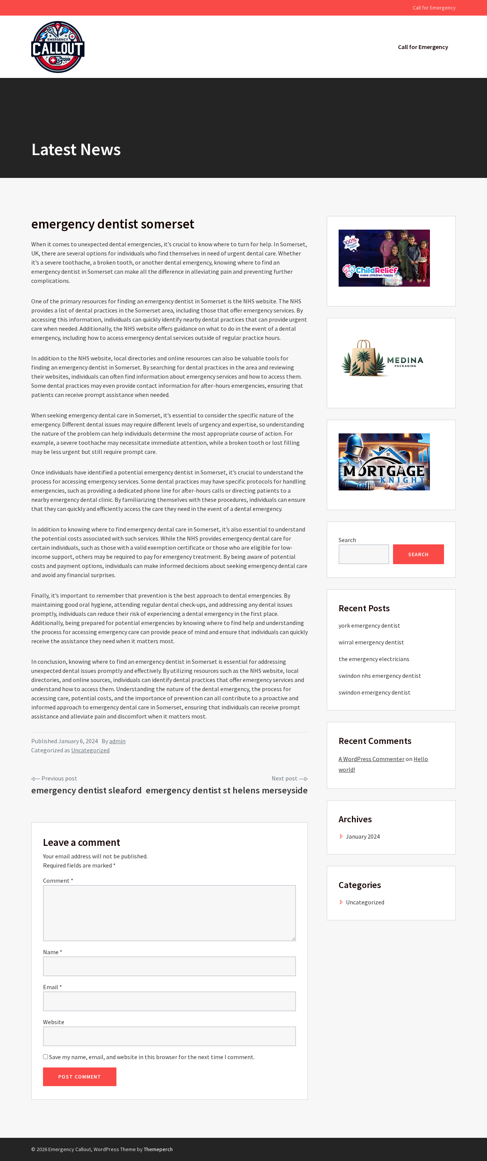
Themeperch (158, 1149)
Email (52, 987)
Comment (58, 880)
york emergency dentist (369, 625)
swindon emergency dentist (375, 692)
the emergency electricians (374, 659)
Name (52, 952)
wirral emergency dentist (371, 642)
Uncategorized (90, 750)
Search (347, 540)
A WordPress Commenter (371, 759)
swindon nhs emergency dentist (380, 675)
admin (117, 741)
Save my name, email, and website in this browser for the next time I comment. (152, 1057)
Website (53, 1022)
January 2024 (363, 836)
